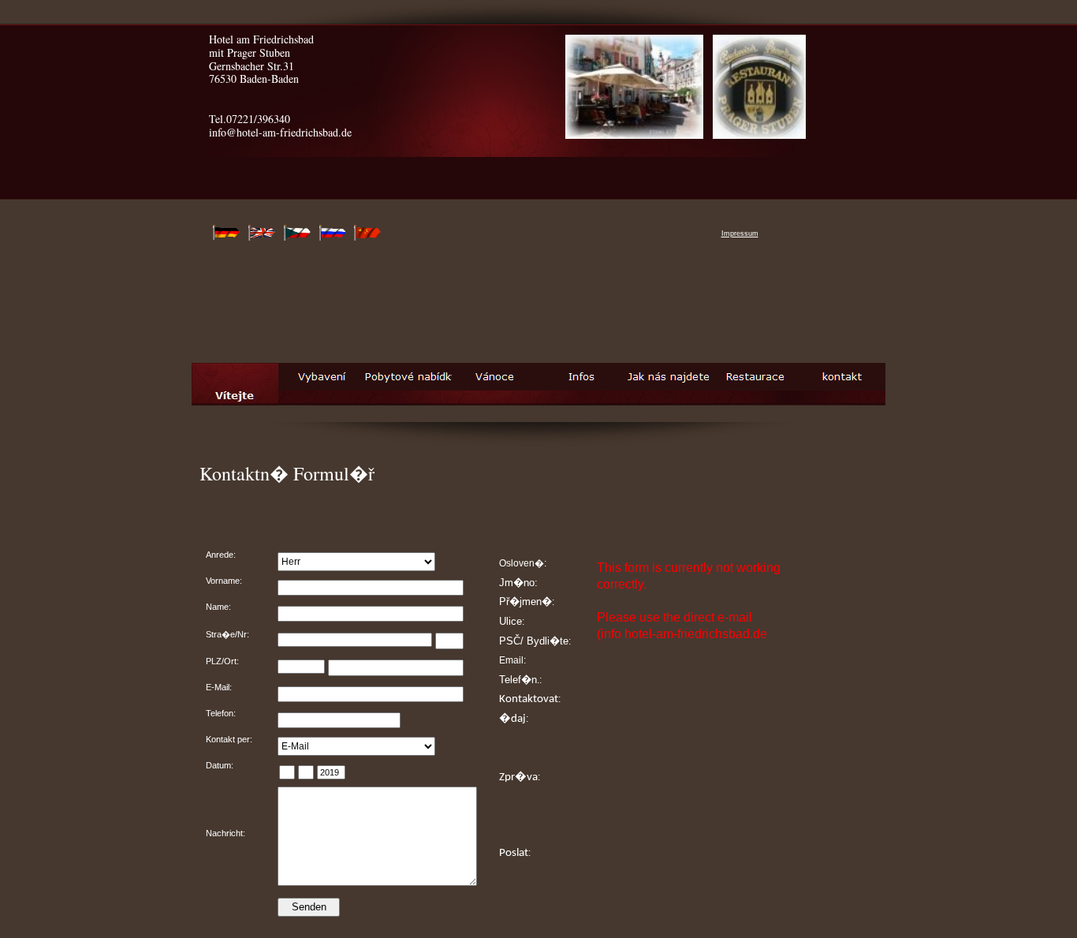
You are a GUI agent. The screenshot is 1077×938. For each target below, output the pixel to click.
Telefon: (221, 713)
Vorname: (224, 580)
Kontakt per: (229, 739)
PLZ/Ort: (222, 661)
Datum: (219, 765)
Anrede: (221, 554)
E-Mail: (219, 687)
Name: (218, 606)
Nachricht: (225, 833)
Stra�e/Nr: (227, 634)
